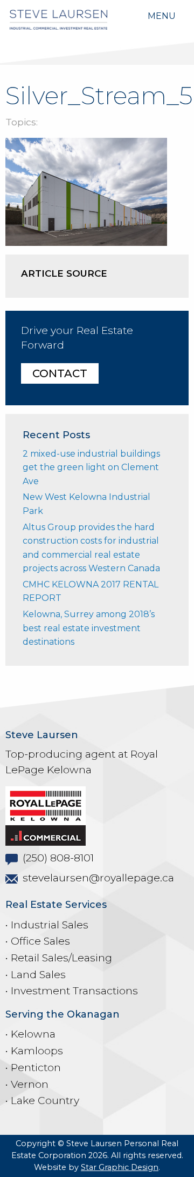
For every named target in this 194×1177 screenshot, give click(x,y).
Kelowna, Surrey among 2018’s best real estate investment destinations (89, 628)
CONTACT (59, 373)
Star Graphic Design (119, 1167)
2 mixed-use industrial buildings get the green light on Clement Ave (91, 467)
